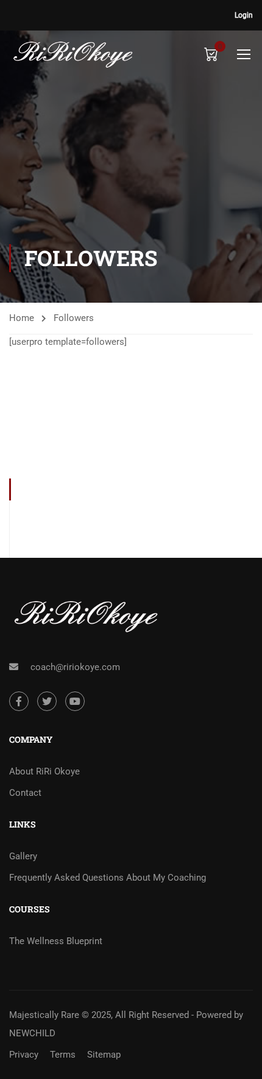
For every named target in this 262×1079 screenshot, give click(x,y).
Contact (25, 792)
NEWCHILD (32, 1033)
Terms (63, 1054)
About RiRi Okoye (44, 771)
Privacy (23, 1054)
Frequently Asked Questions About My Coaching (107, 877)
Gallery (23, 856)
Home (21, 317)
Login (244, 15)
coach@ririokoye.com (75, 667)
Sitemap (104, 1054)
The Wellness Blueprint (55, 941)
